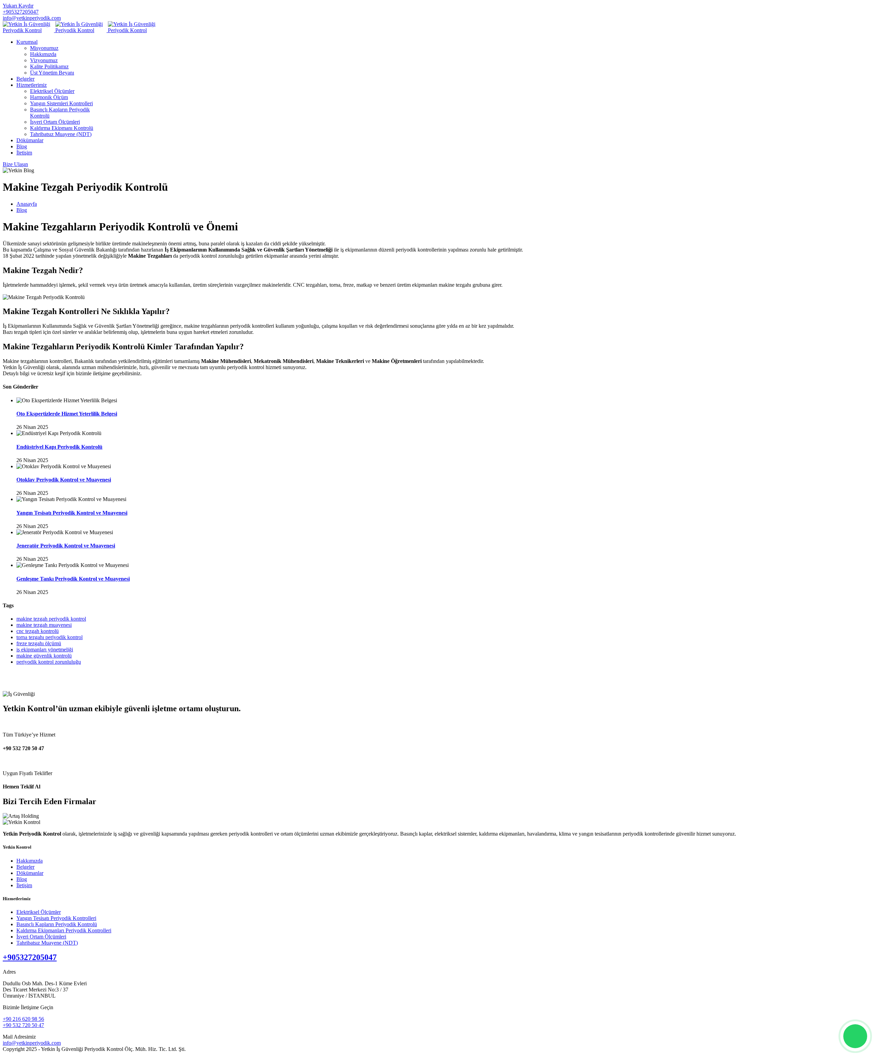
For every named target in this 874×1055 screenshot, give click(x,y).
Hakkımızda (43, 54)
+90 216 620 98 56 (23, 1019)
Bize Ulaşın (15, 164)
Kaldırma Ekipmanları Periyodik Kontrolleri (63, 930)
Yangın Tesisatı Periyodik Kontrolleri (56, 918)
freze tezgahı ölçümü (38, 643)
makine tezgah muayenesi (44, 625)
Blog (21, 146)
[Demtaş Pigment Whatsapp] (855, 1036)
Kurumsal (27, 42)
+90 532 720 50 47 (23, 748)
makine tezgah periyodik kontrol (51, 619)
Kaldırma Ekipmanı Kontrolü (61, 128)
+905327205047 (21, 12)
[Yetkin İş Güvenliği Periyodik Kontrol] (81, 30)
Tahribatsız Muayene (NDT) (60, 134)
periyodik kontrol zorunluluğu (48, 662)
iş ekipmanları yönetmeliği (44, 649)
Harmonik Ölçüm (49, 97)
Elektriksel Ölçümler (52, 91)
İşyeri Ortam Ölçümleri (55, 122)
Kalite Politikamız (49, 66)
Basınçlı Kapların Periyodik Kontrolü (56, 924)
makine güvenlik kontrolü (44, 656)
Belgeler (25, 79)
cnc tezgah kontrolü (37, 631)
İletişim (24, 152)
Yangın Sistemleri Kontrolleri (61, 103)
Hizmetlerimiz (31, 85)
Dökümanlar (29, 140)
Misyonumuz (44, 48)
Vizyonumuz (44, 60)
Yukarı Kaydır (18, 6)
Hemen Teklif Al (21, 786)
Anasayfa (26, 204)
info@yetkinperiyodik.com (32, 18)
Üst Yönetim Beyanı (52, 73)
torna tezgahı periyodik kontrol (49, 637)
